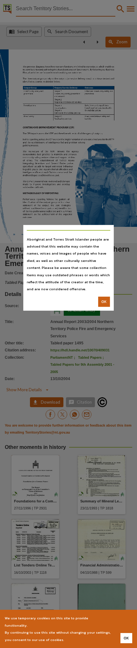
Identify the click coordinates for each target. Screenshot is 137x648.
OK (104, 302)
